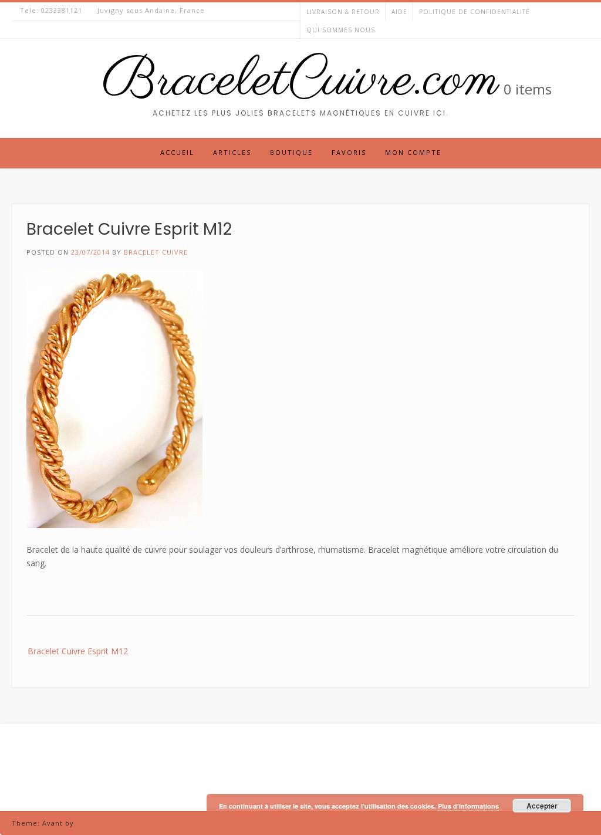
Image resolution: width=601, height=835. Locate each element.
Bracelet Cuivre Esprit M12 (78, 651)
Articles (232, 152)
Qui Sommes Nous (340, 30)
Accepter (542, 805)
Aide (399, 12)
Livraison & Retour (343, 12)
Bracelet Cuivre (156, 252)
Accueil (177, 152)
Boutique (291, 152)
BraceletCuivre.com (300, 81)
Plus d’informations (468, 806)
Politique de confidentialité (474, 12)
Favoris (349, 152)
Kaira (85, 823)
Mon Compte (413, 152)
